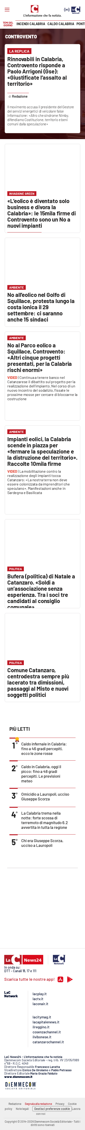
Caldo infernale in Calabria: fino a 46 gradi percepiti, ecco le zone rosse (44, 748)
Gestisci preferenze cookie (52, 1109)
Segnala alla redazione (38, 1103)
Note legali (22, 1108)
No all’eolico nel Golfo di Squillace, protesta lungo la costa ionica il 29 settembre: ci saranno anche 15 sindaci (41, 307)
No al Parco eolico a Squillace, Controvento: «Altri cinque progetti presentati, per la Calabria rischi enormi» (39, 357)
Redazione (14, 1103)
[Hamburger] (7, 9)
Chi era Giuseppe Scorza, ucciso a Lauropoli (42, 843)
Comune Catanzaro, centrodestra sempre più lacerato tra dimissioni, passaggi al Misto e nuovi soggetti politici (38, 682)
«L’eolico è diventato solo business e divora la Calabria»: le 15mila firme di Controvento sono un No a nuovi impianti (41, 213)
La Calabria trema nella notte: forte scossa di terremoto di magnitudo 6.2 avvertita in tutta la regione (44, 820)
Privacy (59, 1103)
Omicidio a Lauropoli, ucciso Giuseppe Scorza (45, 796)
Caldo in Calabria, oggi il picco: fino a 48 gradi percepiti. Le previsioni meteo (41, 773)
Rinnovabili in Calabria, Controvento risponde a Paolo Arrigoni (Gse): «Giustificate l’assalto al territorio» (37, 71)
